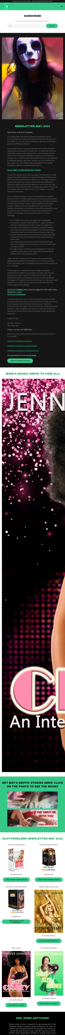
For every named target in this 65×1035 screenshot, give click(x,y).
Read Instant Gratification (16, 879)
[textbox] (25, 26)
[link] (6, 6)
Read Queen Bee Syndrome (48, 941)
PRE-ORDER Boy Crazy (16, 1005)
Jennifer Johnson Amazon (20, 360)
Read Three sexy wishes (48, 1003)
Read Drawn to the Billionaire (16, 921)
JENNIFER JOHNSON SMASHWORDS (22, 346)
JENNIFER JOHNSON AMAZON (19, 341)
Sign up (52, 26)
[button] (61, 6)
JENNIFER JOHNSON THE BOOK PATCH (23, 351)
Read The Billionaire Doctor (48, 879)
